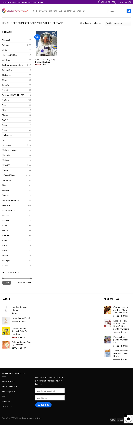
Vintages (6, 260)
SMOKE (5, 220)
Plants (5, 185)
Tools (4, 245)
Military (5, 160)
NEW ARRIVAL (9, 175)
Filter (6, 283)
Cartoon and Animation (12, 65)
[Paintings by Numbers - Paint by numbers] (15, 11)
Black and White (9, 55)
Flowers (5, 115)
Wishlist (81, 11)
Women (5, 265)
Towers (5, 250)
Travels (5, 255)
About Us (6, 401)
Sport (4, 240)
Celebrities (7, 70)
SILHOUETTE (8, 210)
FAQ (60, 11)
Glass (4, 130)
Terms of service (9, 386)
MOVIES (6, 165)
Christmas (6, 75)
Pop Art (5, 190)
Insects (5, 140)
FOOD (5, 120)
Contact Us (69, 11)
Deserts (5, 90)
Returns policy (8, 391)
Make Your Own (9, 150)
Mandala (6, 155)
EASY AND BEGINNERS (13, 95)
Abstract (6, 40)
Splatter (5, 235)
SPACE (5, 230)
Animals (5, 45)
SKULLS (5, 215)
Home (34, 11)
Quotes (5, 195)
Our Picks (6, 180)
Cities (4, 80)
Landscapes (7, 145)
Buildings (6, 60)
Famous (5, 105)
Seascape (6, 205)
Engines (5, 100)
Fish (4, 110)
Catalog (43, 11)
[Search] (129, 11)
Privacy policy (8, 381)
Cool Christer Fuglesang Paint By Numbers (45, 60)
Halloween (7, 135)
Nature (5, 170)
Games (5, 125)
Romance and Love (10, 200)
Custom (53, 11)
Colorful (5, 85)
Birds (4, 50)
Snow (4, 225)
